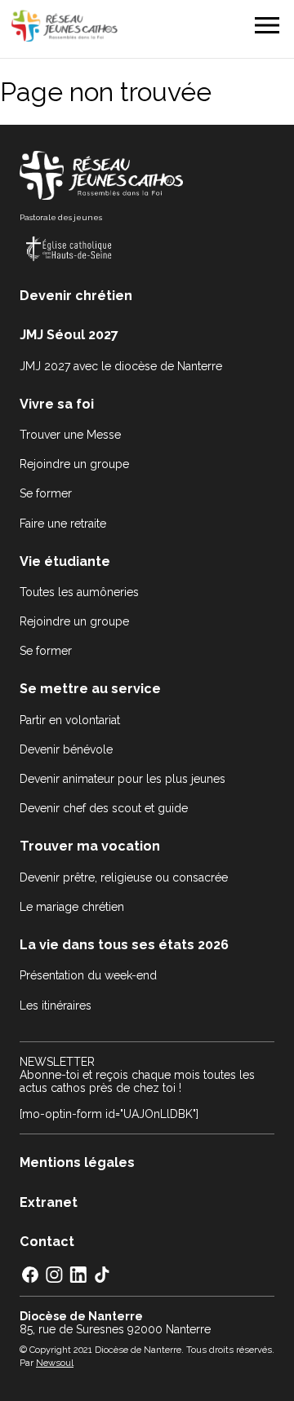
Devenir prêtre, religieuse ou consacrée (124, 877)
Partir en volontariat (70, 720)
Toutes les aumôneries (79, 592)
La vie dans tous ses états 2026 (124, 944)
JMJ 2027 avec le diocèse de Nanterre (121, 366)
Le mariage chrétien (72, 906)
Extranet (49, 1202)
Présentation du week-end (88, 975)
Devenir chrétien (76, 295)
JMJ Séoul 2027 (69, 335)
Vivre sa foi (57, 404)
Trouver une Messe (70, 434)
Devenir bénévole (66, 749)
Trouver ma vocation (90, 846)
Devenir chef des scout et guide (104, 808)
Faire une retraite (63, 523)
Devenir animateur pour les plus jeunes (122, 778)
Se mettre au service (90, 688)
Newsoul (55, 1362)
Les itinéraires (55, 1005)
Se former (46, 493)
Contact (47, 1241)
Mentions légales (77, 1162)
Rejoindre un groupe (74, 464)
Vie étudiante (65, 561)
